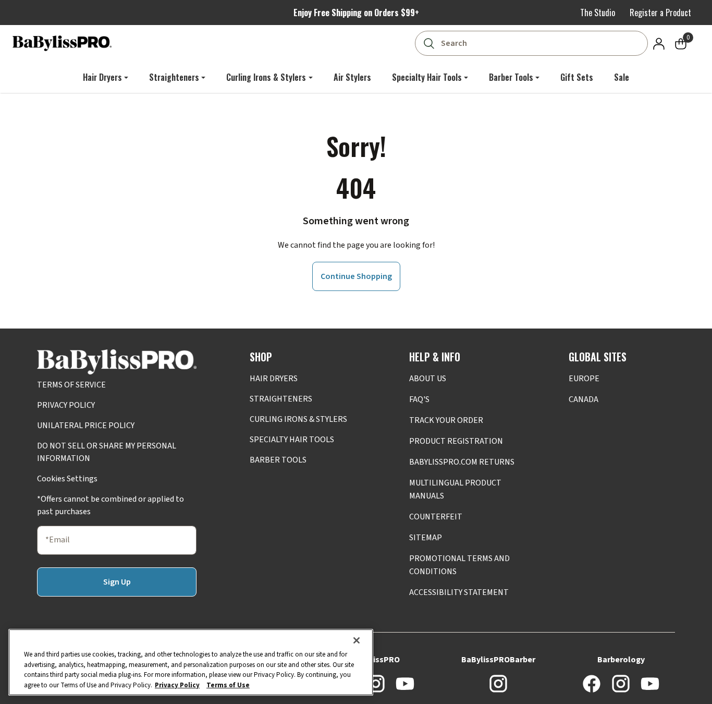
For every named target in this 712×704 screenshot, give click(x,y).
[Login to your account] (659, 43)
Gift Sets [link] (576, 77)
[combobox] (533, 43)
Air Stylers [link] (352, 77)
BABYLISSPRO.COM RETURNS (461, 462)
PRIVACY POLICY (66, 405)
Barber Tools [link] (511, 77)
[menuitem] (105, 77)
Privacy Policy (177, 684)
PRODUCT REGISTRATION (456, 441)
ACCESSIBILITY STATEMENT (459, 592)
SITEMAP (425, 537)
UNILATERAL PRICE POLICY (85, 425)
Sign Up (117, 582)
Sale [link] (621, 77)
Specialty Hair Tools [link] (427, 77)
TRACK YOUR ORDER (446, 420)
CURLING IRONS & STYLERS (298, 419)
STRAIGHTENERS (281, 399)
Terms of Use (228, 684)
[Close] (356, 640)
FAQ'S (419, 399)
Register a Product (660, 12)
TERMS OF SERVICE (71, 385)
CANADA (583, 399)
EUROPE (584, 378)
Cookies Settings (67, 478)
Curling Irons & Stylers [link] (266, 77)
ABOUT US (427, 378)
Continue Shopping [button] (356, 276)
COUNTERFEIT (435, 517)
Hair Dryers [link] (102, 77)
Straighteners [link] (174, 77)
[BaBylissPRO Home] (62, 43)
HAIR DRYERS (274, 378)
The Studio (597, 12)
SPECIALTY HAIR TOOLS (292, 439)
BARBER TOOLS (278, 460)
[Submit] (428, 43)
